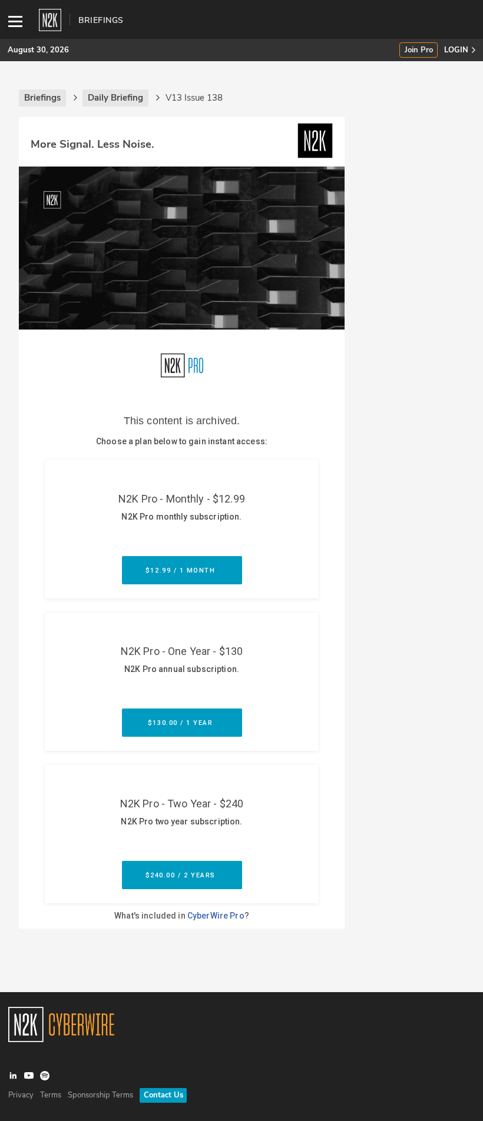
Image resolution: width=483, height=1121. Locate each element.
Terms (50, 1095)
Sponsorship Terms (100, 1095)
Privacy (21, 1095)
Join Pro (419, 50)
